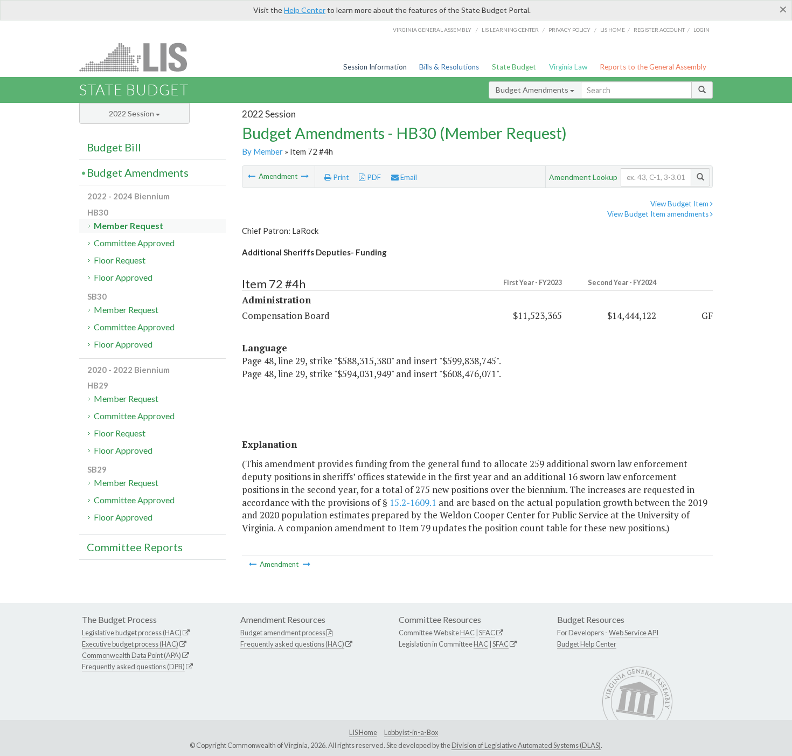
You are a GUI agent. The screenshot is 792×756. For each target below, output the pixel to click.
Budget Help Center (586, 644)
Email (408, 177)
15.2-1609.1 (413, 502)
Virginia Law (568, 67)
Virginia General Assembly (432, 29)
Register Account (659, 29)
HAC (467, 632)
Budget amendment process (282, 632)
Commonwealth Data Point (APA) (131, 655)
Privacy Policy (569, 29)
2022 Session (132, 113)
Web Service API (633, 632)
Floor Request (119, 260)
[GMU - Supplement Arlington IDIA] (252, 176)
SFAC (487, 632)
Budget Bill (114, 147)
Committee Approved (134, 243)
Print (340, 177)
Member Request (128, 225)
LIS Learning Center (510, 29)
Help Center (304, 10)
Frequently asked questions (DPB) (133, 666)
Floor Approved (123, 277)
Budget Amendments (533, 89)
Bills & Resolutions (449, 67)
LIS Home (363, 732)
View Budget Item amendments (658, 214)
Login (701, 29)
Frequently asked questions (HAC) (292, 644)
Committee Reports (135, 546)
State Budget (514, 67)
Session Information (375, 67)
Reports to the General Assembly (653, 67)
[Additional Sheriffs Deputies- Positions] (305, 176)
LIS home (612, 29)
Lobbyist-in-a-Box (411, 732)
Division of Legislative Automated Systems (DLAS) (526, 745)
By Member (262, 151)
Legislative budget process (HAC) (132, 632)
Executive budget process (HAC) (130, 644)
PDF (373, 177)
